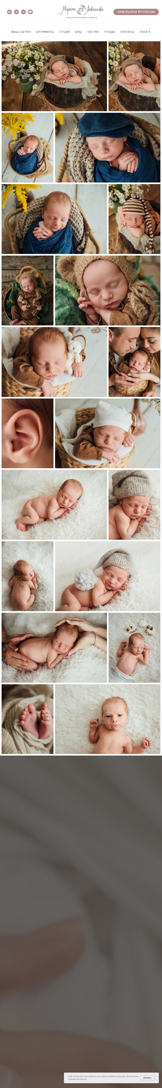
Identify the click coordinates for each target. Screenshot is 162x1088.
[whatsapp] (30, 12)
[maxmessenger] (9, 12)
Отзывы (109, 31)
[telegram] (16, 12)
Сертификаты (45, 31)
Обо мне (93, 31)
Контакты (127, 31)
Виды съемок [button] (21, 31)
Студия (64, 31)
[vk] (23, 12)
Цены (78, 31)
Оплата (145, 31)
